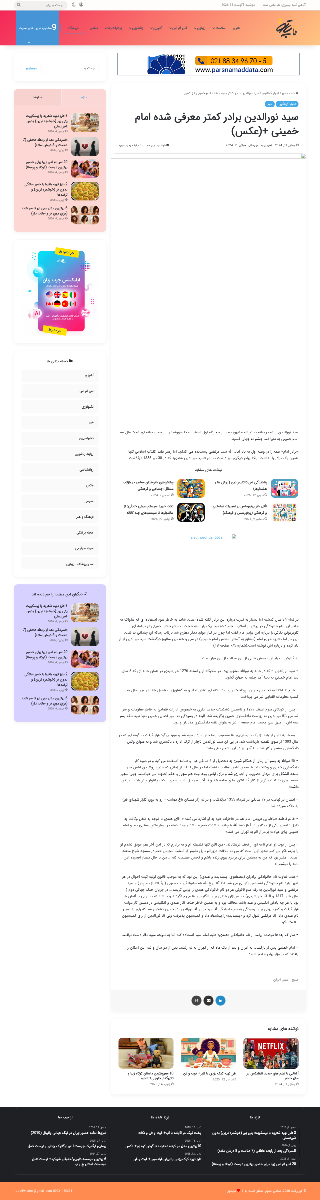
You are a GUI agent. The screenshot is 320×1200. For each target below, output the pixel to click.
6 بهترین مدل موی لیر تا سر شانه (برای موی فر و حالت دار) (45, 210)
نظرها (37, 97)
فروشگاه (73, 28)
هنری (236, 28)
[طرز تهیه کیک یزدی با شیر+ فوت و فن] (208, 1053)
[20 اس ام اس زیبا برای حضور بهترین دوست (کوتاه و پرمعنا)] (85, 169)
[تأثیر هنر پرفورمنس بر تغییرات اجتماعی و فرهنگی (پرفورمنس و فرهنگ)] (284, 512)
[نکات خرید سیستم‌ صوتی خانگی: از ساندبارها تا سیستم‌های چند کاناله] (191, 512)
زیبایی (201, 28)
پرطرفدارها (115, 28)
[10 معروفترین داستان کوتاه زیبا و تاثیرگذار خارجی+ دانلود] (146, 1053)
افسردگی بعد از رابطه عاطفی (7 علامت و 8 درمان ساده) (45, 142)
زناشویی (137, 28)
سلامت (221, 28)
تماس (94, 28)
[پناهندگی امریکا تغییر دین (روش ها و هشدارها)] (284, 488)
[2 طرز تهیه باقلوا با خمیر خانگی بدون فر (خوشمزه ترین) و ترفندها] (85, 191)
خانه (292, 93)
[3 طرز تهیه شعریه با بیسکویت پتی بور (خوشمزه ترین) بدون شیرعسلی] (85, 122)
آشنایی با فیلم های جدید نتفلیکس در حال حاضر (272, 1076)
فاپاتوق (231, 1191)
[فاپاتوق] (287, 28)
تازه (84, 97)
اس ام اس (179, 28)
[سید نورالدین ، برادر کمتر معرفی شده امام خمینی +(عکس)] (208, 572)
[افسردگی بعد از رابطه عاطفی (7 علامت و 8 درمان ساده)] (85, 146)
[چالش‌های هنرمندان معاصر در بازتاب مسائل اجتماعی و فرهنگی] (191, 488)
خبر (284, 93)
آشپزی (157, 28)
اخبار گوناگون (270, 93)
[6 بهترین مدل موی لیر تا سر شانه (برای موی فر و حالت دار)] (85, 215)
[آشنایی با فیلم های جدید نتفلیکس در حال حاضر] (271, 1053)
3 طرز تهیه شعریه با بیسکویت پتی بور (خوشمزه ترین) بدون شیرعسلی (47, 121)
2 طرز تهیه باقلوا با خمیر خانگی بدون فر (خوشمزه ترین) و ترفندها (46, 189)
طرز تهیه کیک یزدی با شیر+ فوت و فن (209, 1073)
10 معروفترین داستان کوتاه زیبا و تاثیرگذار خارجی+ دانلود (151, 1076)
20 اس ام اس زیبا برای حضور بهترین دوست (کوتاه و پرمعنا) (47, 164)
